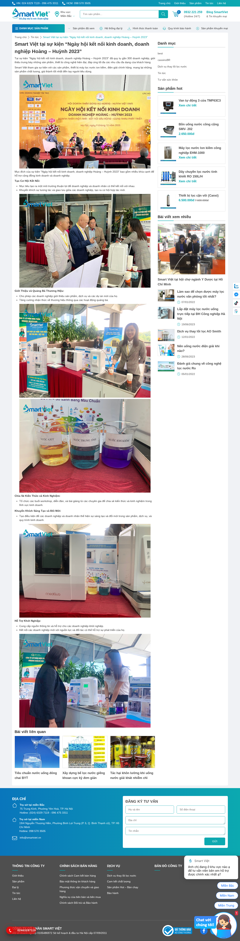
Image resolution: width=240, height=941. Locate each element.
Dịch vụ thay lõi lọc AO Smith (199, 331)
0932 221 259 (193, 14)
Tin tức (209, 3)
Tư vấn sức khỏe (168, 79)
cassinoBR (164, 59)
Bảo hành (112, 893)
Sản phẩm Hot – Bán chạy (122, 887)
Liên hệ (221, 3)
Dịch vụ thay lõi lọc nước (172, 66)
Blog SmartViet (217, 14)
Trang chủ (164, 3)
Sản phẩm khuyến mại (214, 28)
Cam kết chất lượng (118, 881)
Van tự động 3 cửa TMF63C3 (200, 100)
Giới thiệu (180, 3)
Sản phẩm (195, 3)
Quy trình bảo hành (179, 28)
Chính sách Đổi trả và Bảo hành (79, 902)
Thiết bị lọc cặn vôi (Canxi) (199, 195)
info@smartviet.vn (30, 837)
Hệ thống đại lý (113, 28)
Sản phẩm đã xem (83, 28)
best (160, 53)
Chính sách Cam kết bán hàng (78, 875)
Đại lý (15, 887)
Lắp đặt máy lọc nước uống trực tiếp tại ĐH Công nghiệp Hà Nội (201, 313)
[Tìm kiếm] (163, 14)
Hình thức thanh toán (145, 28)
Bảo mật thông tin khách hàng (77, 881)
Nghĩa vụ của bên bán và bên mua (80, 896)
